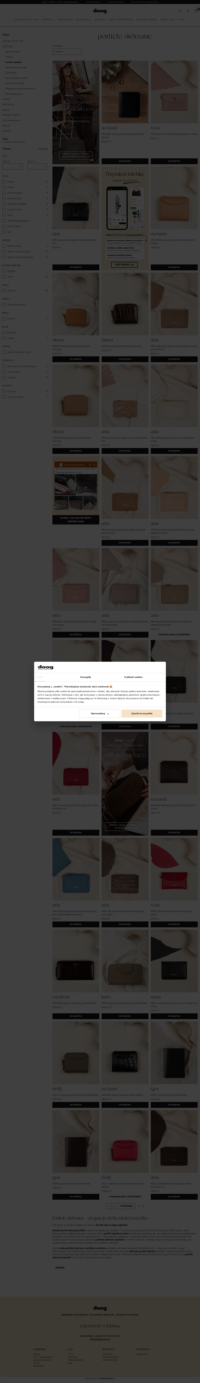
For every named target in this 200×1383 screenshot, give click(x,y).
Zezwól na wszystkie (141, 713)
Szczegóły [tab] (85, 677)
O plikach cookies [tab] (133, 677)
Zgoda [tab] (39, 677)
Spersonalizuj (98, 713)
